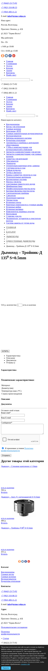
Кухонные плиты (13, 202)
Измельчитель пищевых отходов (20, 211)
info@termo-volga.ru (16, 16)
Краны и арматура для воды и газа (21, 175)
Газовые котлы (7, 574)
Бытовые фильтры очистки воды (20, 191)
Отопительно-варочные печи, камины (23, 166)
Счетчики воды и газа (15, 168)
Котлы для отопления (15, 127)
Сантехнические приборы (17, 193)
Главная (9, 61)
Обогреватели (12, 161)
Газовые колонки (13, 129)
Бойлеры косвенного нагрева (19, 138)
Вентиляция (11, 214)
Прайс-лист (11, 75)
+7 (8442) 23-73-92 (9, 3)
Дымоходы (11, 163)
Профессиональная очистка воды (20, 189)
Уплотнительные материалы (18, 177)
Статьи (6, 638)
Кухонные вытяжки (14, 209)
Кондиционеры (13, 124)
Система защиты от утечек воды (20, 223)
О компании (11, 64)
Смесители (11, 195)
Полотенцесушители (15, 198)
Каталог (9, 68)
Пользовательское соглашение (14, 627)
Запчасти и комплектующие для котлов (23, 152)
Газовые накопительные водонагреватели (24, 133)
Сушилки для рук (14, 216)
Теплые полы (12, 200)
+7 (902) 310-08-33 (9, 7)
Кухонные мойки (13, 207)
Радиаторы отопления (15, 140)
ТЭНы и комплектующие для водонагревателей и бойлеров (19, 148)
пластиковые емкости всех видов (20, 184)
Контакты (10, 73)
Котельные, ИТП (13, 131)
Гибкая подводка (13, 170)
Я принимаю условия (17, 449)
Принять (6, 668)
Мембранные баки (14, 186)
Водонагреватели (13, 136)
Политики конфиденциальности (17, 449)
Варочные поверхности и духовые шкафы (24, 205)
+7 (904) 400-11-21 (9, 12)
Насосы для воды (13, 182)
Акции (9, 70)
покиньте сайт (25, 664)
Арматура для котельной (17, 159)
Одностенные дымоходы (20, 241)
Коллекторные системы (16, 179)
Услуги (9, 66)
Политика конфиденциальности (10, 633)
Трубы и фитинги (14, 172)
